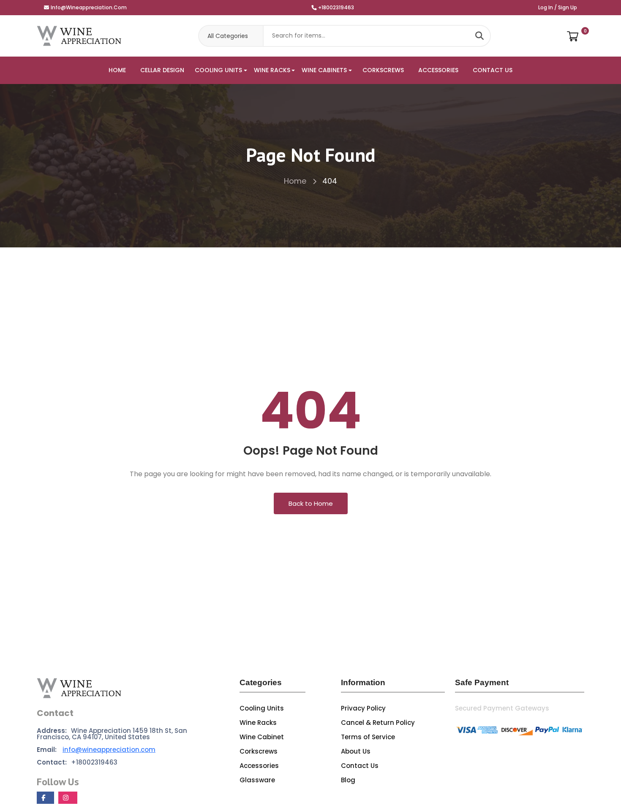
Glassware (257, 780)
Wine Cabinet (262, 737)
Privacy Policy (363, 708)
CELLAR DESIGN (162, 70)
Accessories (259, 765)
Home (296, 181)
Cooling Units (262, 708)
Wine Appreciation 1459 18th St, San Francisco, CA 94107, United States (112, 733)
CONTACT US (492, 70)
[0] (572, 36)
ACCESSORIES (438, 70)
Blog (348, 780)
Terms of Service (368, 737)
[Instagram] (67, 798)
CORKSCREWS (383, 70)
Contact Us (360, 765)
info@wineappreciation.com (89, 7)
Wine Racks (258, 722)
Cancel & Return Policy (378, 722)
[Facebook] (45, 798)
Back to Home (311, 503)
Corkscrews (259, 751)
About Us (355, 751)
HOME (117, 70)
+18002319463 (336, 7)
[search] (479, 36)
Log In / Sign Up (557, 7)
